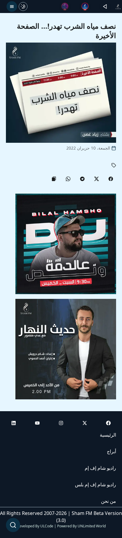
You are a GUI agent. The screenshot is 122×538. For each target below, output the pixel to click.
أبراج (111, 451)
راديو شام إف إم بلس (95, 484)
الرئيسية (108, 435)
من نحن (108, 501)
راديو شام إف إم (100, 468)
